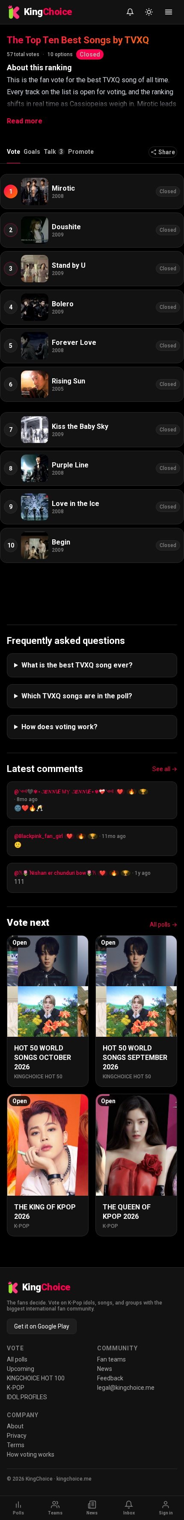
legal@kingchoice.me (125, 1387)
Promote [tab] (81, 151)
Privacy (17, 1435)
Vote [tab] (13, 151)
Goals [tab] (32, 151)
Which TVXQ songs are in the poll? (76, 696)
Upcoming (20, 1368)
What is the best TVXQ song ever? (77, 665)
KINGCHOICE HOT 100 (36, 1378)
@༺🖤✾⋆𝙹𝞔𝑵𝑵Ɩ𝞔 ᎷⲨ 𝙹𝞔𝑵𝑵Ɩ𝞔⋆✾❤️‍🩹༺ (63, 792)
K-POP (15, 1387)
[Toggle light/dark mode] (149, 12)
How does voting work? (59, 727)
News (104, 1368)
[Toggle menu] (168, 12)
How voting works (30, 1454)
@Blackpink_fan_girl (38, 836)
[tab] (54, 153)
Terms (15, 1445)
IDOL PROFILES (27, 1397)
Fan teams (111, 1359)
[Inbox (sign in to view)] (130, 12)
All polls (17, 1359)
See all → (164, 769)
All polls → (163, 924)
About (15, 1426)
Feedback (110, 1378)
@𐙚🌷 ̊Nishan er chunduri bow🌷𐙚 (55, 873)
